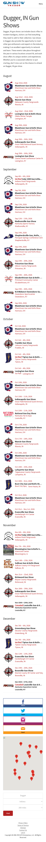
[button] (25, 764)
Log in (23, 833)
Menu (41, 4)
